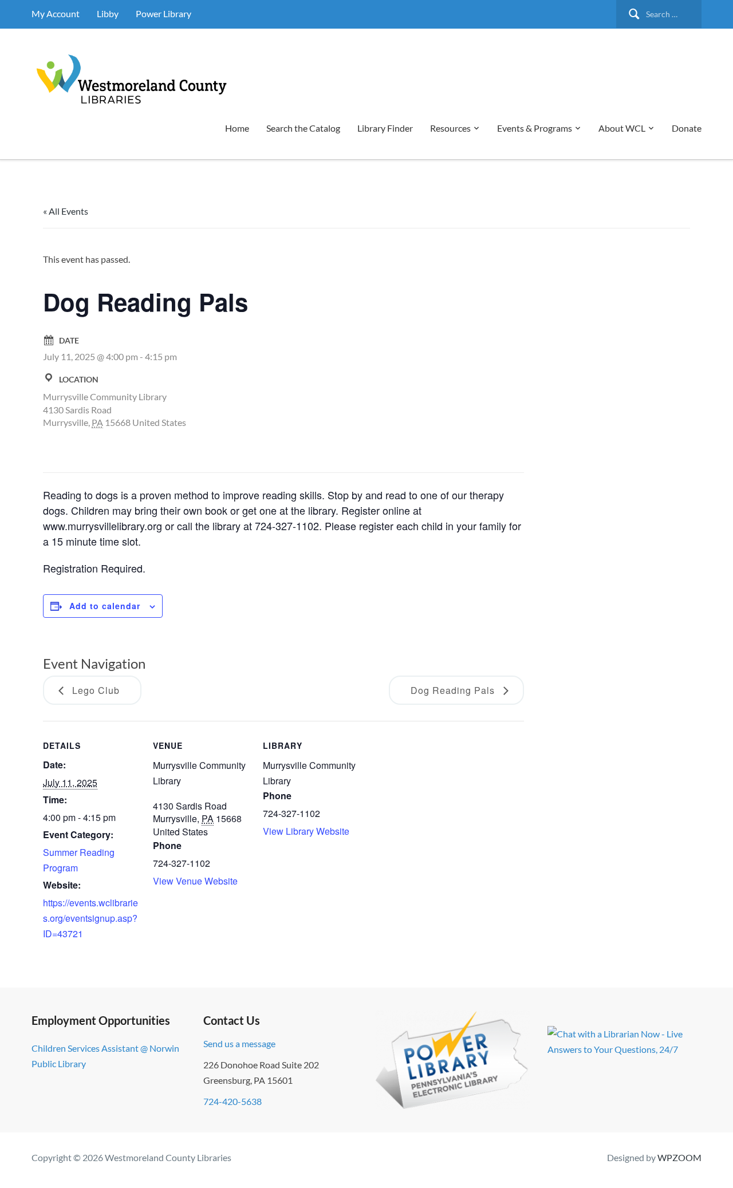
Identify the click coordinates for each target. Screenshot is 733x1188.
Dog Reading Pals (454, 690)
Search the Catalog (303, 128)
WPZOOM (679, 1157)
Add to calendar (104, 605)
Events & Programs (534, 128)
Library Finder (385, 128)
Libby (108, 13)
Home (237, 128)
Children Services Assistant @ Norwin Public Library (105, 1056)
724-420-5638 (232, 1101)
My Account (55, 13)
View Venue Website (195, 880)
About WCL (621, 128)
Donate (687, 128)
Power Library (163, 13)
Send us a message (239, 1043)
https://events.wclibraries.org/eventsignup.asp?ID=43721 (90, 918)
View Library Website (306, 831)
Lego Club (94, 690)
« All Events (65, 211)
